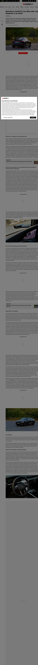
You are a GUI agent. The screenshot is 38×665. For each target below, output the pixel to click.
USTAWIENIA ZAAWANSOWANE (7, 117)
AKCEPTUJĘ (33, 117)
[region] (19, 108)
